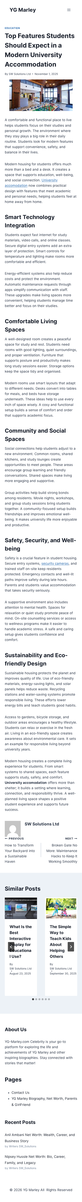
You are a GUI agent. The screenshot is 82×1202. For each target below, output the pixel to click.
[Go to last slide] (11, 946)
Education (12, 28)
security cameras (55, 563)
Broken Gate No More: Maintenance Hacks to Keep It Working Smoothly (61, 850)
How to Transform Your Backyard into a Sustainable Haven (20, 850)
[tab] (33, 999)
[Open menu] (68, 10)
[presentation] (21, 908)
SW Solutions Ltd (20, 74)
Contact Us (20, 1093)
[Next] (71, 946)
